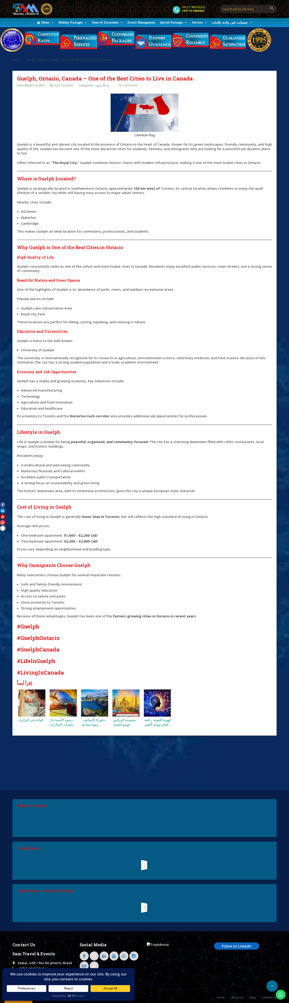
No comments (128, 85)
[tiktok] (94, 965)
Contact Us (269, 997)
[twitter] (94, 956)
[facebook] (84, 956)
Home (45, 22)
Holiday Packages (70, 22)
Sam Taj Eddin (63, 85)
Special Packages (171, 22)
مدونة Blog (102, 85)
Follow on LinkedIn (237, 946)
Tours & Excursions (105, 22)
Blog (253, 997)
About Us (237, 997)
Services (197, 22)
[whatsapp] (123, 956)
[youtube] (114, 956)
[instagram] (133, 956)
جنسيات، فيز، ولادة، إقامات (230, 22)
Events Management (141, 22)
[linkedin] (104, 956)
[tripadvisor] (84, 965)
